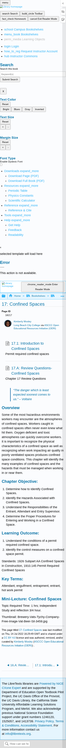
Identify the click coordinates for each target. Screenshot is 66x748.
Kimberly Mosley (22, 321)
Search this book (9, 68)
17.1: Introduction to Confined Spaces (27, 346)
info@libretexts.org (17, 733)
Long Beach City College (27, 325)
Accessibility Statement (36, 725)
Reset (5, 104)
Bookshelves (38, 295)
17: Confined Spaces (30, 629)
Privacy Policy (44, 721)
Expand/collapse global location (62, 295)
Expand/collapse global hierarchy (5, 296)
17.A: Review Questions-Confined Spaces (31, 370)
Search (7, 744)
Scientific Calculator (21, 200)
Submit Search (10, 79)
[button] (15, 230)
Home (17, 295)
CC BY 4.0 (10, 637)
